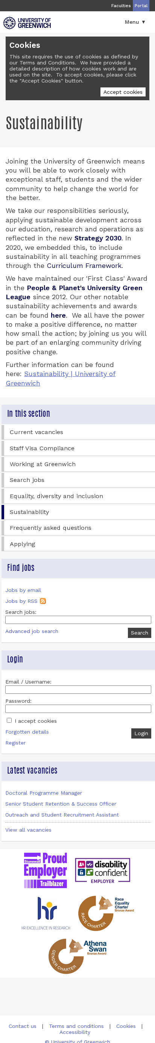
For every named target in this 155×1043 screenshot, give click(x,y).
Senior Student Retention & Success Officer (60, 804)
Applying (22, 543)
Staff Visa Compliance (42, 448)
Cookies (126, 1026)
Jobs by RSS (21, 601)
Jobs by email (23, 590)
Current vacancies (36, 432)
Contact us (22, 1026)
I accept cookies (35, 721)
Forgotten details (27, 732)
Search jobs (27, 479)
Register (15, 743)
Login (141, 733)
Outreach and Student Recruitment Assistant (62, 815)
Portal (141, 5)
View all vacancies (28, 830)
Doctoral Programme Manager (43, 793)
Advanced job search (31, 631)
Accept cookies (123, 92)
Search (139, 633)
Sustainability (29, 511)
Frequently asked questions (50, 527)
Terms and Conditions (47, 63)
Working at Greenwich (43, 464)
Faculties (121, 5)
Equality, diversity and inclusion (56, 496)
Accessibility (74, 1032)
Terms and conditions (76, 1026)
